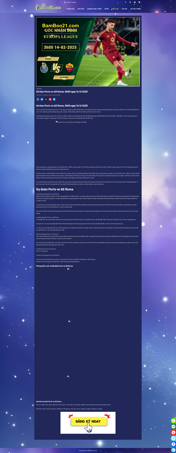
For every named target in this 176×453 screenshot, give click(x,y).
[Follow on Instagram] (130, 2)
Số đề (106, 9)
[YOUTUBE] (166, 450)
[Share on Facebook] (37, 99)
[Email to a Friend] (46, 99)
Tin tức (124, 9)
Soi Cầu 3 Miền (135, 9)
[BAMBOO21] (48, 6)
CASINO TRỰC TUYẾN (94, 9)
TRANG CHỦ (70, 9)
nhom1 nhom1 (56, 95)
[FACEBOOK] (166, 444)
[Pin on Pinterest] (50, 99)
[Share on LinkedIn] (54, 99)
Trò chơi (81, 9)
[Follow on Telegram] (139, 2)
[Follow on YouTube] (134, 2)
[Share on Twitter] (41, 99)
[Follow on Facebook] (125, 2)
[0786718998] (166, 432)
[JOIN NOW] (166, 421)
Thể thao (115, 9)
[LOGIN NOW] (166, 427)
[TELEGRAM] (166, 438)
